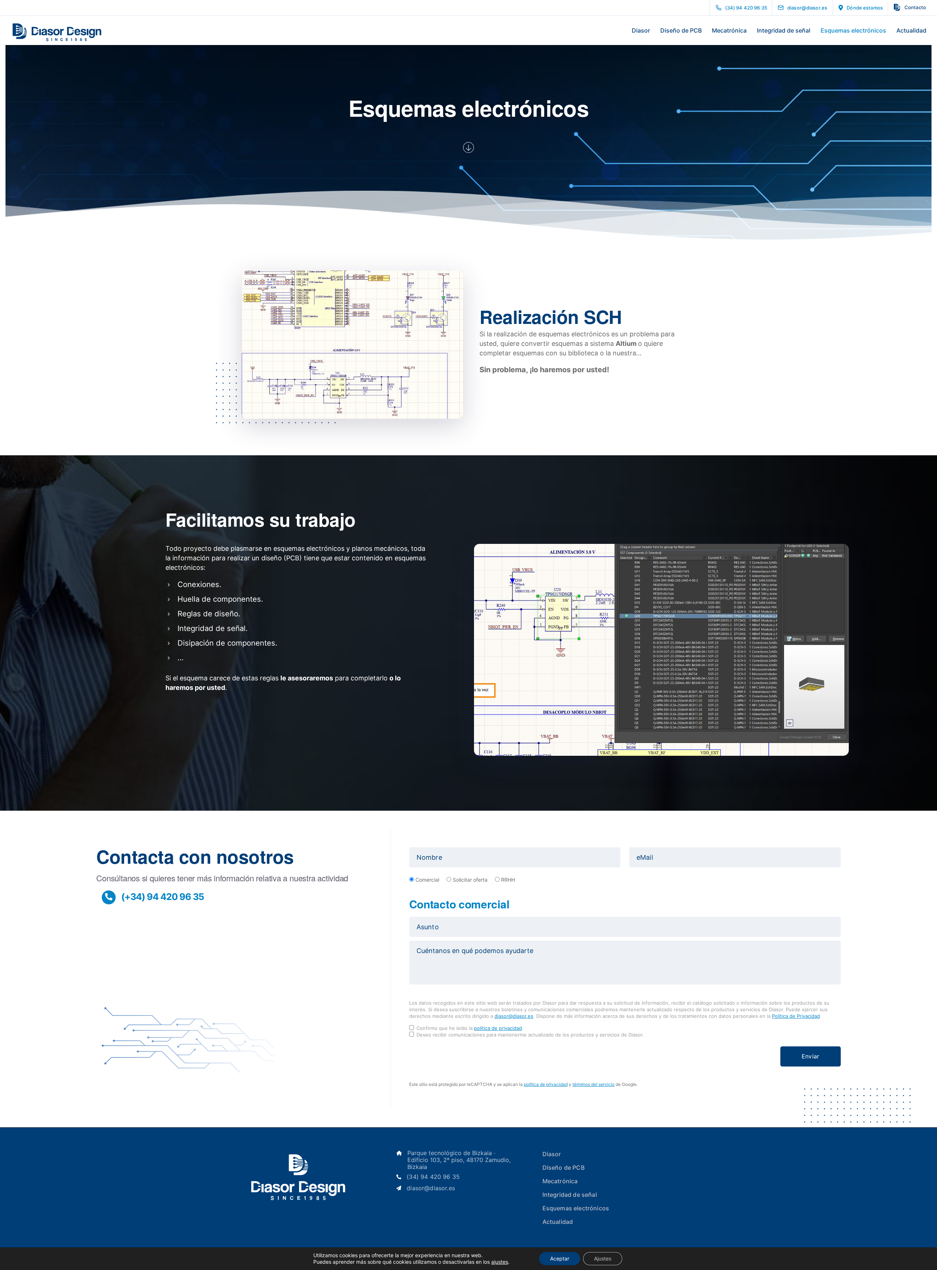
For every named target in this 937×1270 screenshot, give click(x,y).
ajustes (499, 1262)
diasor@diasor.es (513, 1016)
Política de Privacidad (796, 1016)
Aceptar (559, 1258)
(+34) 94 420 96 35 (162, 896)
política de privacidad (498, 1028)
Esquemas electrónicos (853, 30)
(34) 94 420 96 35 (433, 1176)
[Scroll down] (468, 147)
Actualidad (911, 30)
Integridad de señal (783, 30)
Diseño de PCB (681, 30)
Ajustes (602, 1258)
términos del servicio (593, 1084)
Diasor (641, 30)
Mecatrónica (729, 30)
